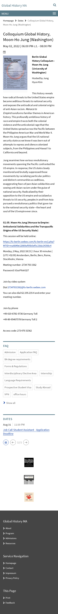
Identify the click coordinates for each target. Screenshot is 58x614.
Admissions (11, 538)
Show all (10, 403)
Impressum (11, 573)
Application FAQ (28, 352)
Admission (10, 352)
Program (10, 533)
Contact (9, 568)
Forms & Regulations (15, 366)
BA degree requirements (17, 359)
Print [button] (8, 597)
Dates (20, 20)
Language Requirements (17, 380)
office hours (19, 394)
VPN (6, 394)
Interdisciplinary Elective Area (20, 373)
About (8, 528)
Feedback (10, 602)
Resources (10, 543)
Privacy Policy (12, 578)
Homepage (8, 20)
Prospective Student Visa (17, 387)
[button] (6, 442)
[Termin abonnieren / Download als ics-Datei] (29, 52)
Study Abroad (43, 387)
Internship (46, 373)
